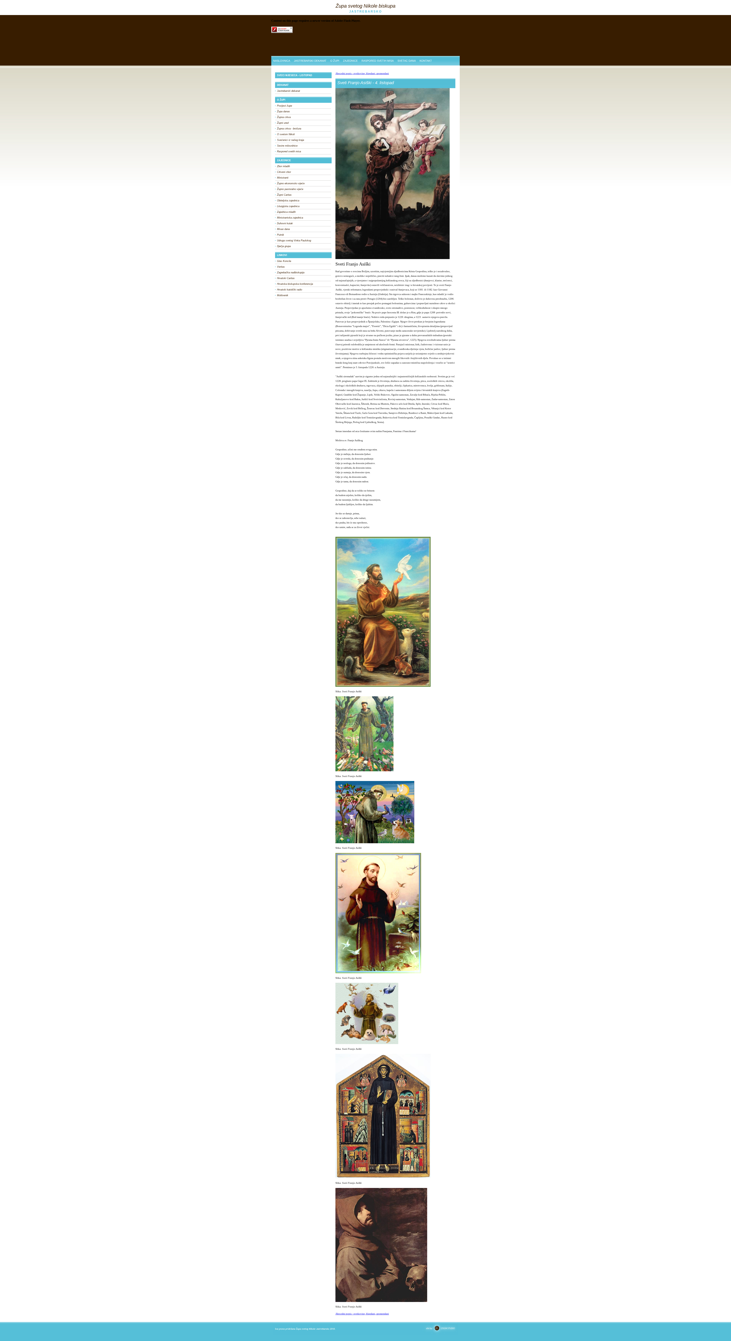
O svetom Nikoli (286, 134)
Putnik (280, 234)
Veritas (281, 266)
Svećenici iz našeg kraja (290, 140)
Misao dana (283, 229)
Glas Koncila (284, 261)
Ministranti (282, 177)
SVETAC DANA (406, 60)
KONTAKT (426, 60)
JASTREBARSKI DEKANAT (310, 60)
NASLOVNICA (281, 60)
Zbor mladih (283, 166)
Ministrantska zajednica (290, 217)
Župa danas (283, 111)
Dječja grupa (284, 246)
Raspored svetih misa (289, 151)
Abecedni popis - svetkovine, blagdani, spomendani (362, 73)
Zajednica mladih (286, 212)
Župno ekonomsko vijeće (291, 183)
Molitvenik (282, 295)
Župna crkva (284, 117)
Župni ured (283, 122)
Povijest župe (284, 105)
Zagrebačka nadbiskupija (290, 272)
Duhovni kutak (285, 223)
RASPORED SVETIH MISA (378, 60)
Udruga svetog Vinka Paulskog (294, 240)
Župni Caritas (284, 194)
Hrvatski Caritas (286, 278)
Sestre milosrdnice (287, 145)
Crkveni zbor (284, 172)
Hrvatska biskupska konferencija (295, 283)
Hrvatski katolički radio (289, 289)
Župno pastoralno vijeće (290, 189)
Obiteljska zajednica (288, 200)
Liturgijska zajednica (288, 206)
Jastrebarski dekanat (288, 90)
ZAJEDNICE (350, 60)
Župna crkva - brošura (289, 128)
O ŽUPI (334, 60)
